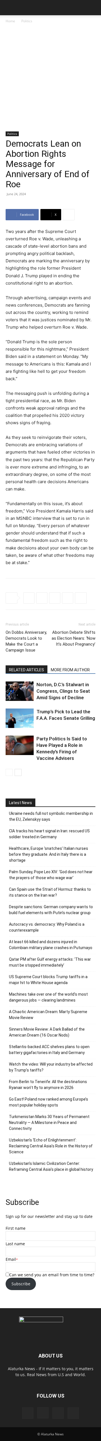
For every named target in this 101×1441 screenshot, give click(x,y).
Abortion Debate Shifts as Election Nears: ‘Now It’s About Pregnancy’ (73, 638)
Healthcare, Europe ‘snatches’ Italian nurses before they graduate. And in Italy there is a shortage (48, 854)
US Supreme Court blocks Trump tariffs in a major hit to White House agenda (48, 979)
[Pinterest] (58, 1413)
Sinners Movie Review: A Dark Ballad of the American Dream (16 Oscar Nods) (47, 1032)
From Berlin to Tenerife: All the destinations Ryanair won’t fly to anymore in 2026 (48, 1084)
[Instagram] (43, 1412)
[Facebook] (29, 598)
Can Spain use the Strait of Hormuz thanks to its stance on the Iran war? (50, 892)
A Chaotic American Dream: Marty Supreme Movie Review (48, 1014)
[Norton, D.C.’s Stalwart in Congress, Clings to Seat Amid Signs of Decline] (20, 691)
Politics (26, 21)
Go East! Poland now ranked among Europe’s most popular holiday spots (48, 1102)
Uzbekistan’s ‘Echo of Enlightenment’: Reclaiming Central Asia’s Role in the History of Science (51, 1146)
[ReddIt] (54, 598)
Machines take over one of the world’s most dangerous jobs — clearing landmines (48, 997)
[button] (10, 7)
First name (16, 1228)
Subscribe (21, 1283)
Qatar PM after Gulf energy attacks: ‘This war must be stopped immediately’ (50, 962)
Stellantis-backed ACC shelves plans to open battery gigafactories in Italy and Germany (49, 1049)
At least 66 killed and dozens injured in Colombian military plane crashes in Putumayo (50, 945)
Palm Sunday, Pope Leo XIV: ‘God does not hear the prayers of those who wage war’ (51, 875)
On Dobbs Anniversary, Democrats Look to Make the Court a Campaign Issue (26, 641)
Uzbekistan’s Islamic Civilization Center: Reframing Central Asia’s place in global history (51, 1166)
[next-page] (18, 772)
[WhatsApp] (67, 598)
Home (10, 21)
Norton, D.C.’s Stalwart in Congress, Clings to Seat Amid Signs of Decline (63, 691)
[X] (41, 598)
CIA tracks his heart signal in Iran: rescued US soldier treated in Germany (49, 834)
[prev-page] (9, 772)
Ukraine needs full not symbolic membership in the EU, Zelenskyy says (51, 816)
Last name (15, 1243)
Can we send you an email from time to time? (51, 1274)
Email (11, 1259)
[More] (69, 214)
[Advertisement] (50, 78)
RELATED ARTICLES (26, 670)
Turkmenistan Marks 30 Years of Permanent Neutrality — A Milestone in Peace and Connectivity (49, 1122)
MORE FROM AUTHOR (70, 670)
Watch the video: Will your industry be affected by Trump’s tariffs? (51, 1067)
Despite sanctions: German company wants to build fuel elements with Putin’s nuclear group (51, 910)
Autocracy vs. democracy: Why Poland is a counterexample (46, 927)
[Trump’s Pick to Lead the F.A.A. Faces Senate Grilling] (20, 718)
